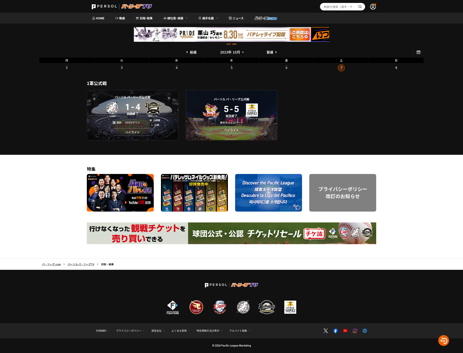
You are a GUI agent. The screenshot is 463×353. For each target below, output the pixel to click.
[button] (228, 44)
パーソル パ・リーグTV (81, 264)
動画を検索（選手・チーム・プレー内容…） (344, 7)
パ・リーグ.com (51, 264)
